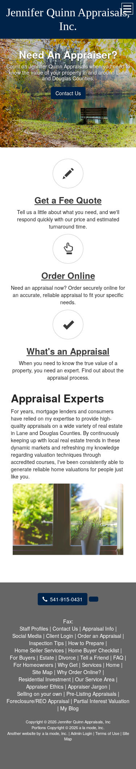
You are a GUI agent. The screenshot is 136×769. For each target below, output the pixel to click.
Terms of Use (107, 733)
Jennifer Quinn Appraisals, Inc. (68, 19)
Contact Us (68, 93)
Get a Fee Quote (68, 200)
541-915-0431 (66, 599)
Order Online (68, 275)
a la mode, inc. (54, 733)
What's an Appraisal (68, 351)
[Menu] (127, 8)
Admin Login (81, 733)
